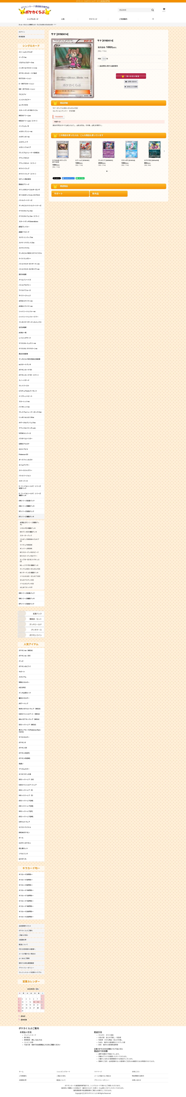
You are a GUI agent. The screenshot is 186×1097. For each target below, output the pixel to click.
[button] (153, 19)
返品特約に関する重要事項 (109, 66)
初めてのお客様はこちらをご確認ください (46, 1045)
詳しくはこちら (37, 1040)
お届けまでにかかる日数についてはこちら (108, 1049)
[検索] (152, 10)
